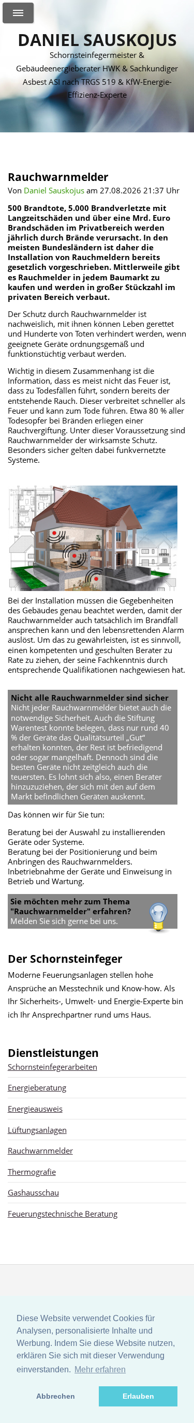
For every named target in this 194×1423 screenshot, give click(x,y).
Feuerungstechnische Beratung (62, 1213)
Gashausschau (33, 1192)
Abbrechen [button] (55, 1396)
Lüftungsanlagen (37, 1130)
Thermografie (32, 1172)
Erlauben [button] (138, 1396)
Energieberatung (37, 1087)
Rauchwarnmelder (40, 1150)
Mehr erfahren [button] (100, 1369)
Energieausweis (35, 1108)
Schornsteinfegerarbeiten (52, 1067)
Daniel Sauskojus (97, 40)
